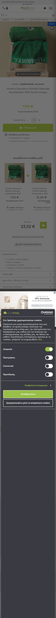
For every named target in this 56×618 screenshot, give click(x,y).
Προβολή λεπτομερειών (36, 385)
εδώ (40, 339)
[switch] (49, 357)
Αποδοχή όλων (28, 394)
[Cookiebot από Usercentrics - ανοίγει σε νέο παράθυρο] (41, 313)
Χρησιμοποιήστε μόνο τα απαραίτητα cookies (28, 403)
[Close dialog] (54, 292)
